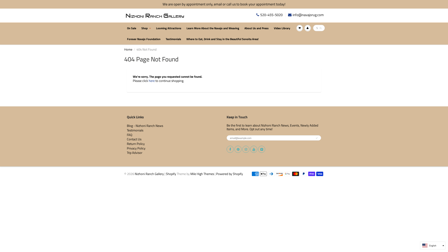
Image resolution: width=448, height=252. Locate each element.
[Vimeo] (261, 149)
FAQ (129, 134)
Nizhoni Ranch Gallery (149, 174)
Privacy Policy (136, 148)
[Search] (320, 28)
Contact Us (134, 139)
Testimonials (173, 39)
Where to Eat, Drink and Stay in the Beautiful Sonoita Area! (222, 39)
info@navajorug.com (308, 15)
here (152, 80)
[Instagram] (245, 149)
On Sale (131, 28)
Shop (144, 28)
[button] (432, 245)
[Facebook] (230, 149)
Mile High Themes (202, 174)
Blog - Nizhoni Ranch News (145, 125)
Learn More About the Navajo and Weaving (213, 28)
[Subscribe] (317, 138)
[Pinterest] (237, 149)
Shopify (171, 174)
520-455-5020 (271, 15)
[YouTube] (253, 149)
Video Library (282, 28)
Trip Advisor (134, 152)
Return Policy (136, 143)
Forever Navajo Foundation (143, 39)
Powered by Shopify (229, 174)
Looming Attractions (168, 28)
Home (128, 49)
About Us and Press (256, 28)
